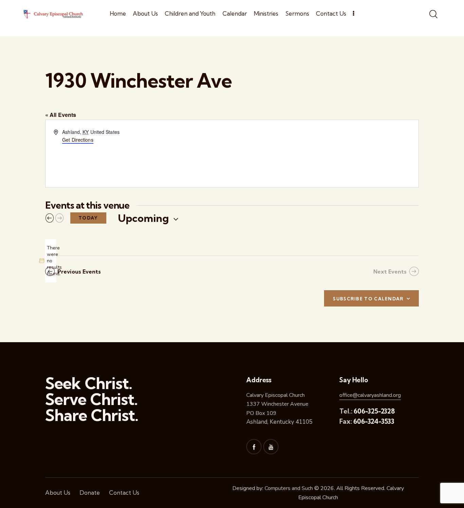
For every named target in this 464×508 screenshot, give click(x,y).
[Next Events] (59, 218)
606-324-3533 (373, 421)
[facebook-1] (254, 446)
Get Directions (77, 139)
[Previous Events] (50, 218)
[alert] (50, 260)
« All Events (60, 115)
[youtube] (271, 446)
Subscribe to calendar (368, 298)
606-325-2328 (374, 411)
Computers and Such (289, 488)
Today (88, 218)
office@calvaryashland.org (370, 395)
